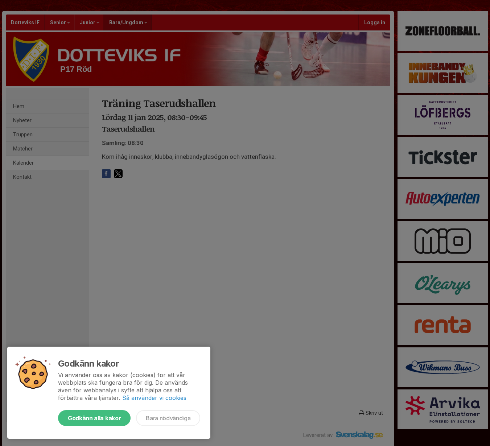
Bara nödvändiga (168, 418)
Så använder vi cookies (154, 397)
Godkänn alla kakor (94, 418)
